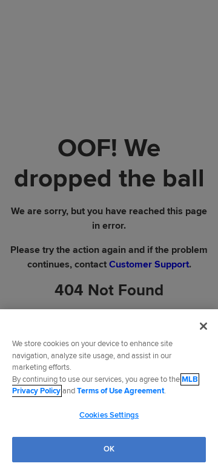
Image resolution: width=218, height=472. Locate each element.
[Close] (203, 326)
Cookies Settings (109, 415)
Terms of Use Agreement (120, 391)
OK (109, 449)
